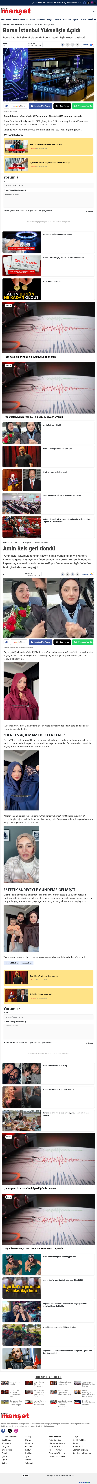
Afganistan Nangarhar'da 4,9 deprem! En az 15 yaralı (34, 416)
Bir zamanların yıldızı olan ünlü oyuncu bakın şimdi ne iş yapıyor (66, 1114)
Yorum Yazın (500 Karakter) (15, 190)
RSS (26, 1475)
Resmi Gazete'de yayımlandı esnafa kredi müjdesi (63, 258)
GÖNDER (89, 211)
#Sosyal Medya (11, 963)
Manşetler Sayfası (57, 1443)
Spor (27, 1456)
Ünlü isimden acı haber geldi (55, 472)
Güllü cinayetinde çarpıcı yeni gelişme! (59, 1089)
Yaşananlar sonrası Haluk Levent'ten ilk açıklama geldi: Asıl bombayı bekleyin (67, 1352)
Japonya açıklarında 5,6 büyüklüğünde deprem (31, 356)
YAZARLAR (38, 3)
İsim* (6, 181)
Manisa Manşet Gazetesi (13, 25)
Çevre (4, 1456)
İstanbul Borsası (56, 1446)
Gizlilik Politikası (80, 1440)
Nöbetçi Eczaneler (57, 1456)
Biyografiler (7, 1450)
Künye (75, 1436)
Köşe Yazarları (55, 1436)
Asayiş (49, 19)
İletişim (76, 1443)
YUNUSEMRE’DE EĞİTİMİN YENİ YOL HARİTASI (62, 495)
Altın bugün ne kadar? (52, 281)
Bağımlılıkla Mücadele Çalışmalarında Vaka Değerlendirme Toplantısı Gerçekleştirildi (67, 520)
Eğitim (76, 19)
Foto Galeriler (55, 1440)
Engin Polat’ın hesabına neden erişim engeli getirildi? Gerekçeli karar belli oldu (65, 1304)
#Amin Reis (27, 963)
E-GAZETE (49, 3)
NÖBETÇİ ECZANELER (74, 3)
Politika (58, 19)
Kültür (83, 19)
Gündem (41, 19)
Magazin (28, 543)
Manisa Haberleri (20, 19)
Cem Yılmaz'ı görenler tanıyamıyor (57, 448)
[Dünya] (48, 327)
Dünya (28, 1440)
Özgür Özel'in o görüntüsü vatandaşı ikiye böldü (63, 1280)
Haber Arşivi (78, 1446)
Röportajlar (7, 1443)
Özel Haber (6, 19)
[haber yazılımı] (84, 1482)
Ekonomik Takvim (57, 1453)
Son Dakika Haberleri (82, 1453)
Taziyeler (5, 1446)
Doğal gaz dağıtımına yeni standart (57, 234)
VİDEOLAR (59, 3)
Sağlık (4, 1463)
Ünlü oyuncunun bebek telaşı (55, 1066)
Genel (32, 19)
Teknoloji (29, 1463)
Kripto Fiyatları (55, 1450)
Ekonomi (67, 19)
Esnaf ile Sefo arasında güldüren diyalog (59, 1327)
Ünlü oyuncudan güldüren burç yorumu (59, 1256)
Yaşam (28, 1459)
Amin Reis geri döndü (52, 425)
